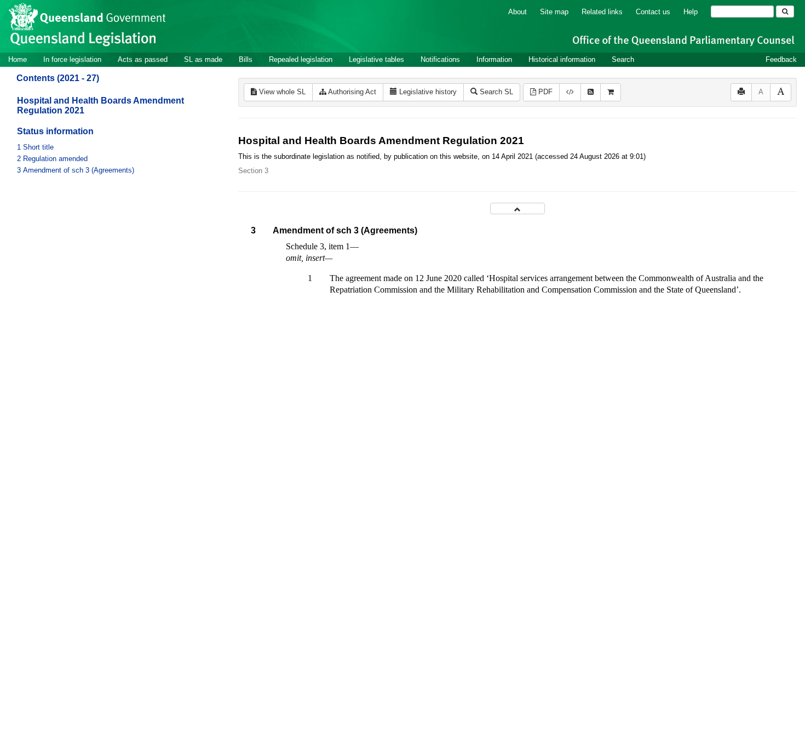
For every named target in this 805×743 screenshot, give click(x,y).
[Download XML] (570, 92)
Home (17, 59)
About (517, 12)
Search (623, 59)
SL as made (203, 59)
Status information (55, 131)
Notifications (440, 59)
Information (494, 59)
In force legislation (72, 59)
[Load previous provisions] (517, 208)
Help (690, 12)
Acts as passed (143, 59)
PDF (544, 92)
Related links (602, 12)
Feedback (781, 59)
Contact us (653, 12)
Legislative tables (376, 59)
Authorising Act (351, 92)
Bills (245, 59)
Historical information (561, 59)
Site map (554, 12)
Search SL (495, 92)
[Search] (785, 11)
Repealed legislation (300, 59)
